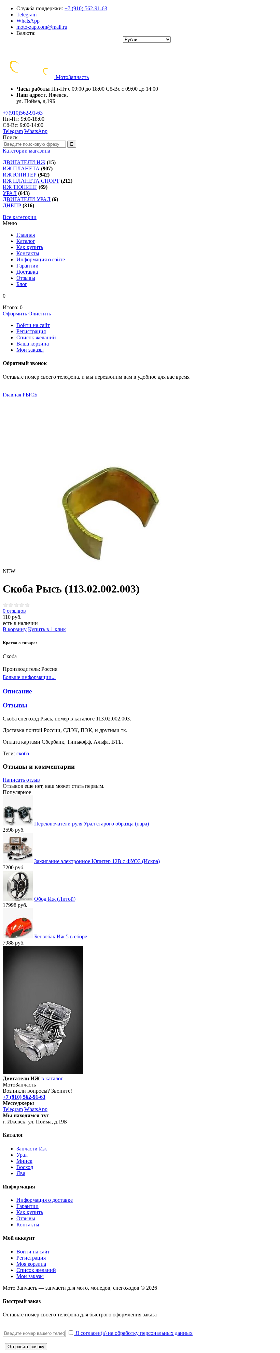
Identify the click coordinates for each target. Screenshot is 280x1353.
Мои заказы (30, 350)
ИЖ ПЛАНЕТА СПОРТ (31, 181)
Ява (20, 1173)
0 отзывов (14, 611)
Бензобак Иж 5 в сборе (60, 936)
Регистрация (31, 331)
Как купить (29, 1212)
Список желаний (36, 337)
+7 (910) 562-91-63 (86, 8)
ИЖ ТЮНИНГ (20, 187)
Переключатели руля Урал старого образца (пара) (91, 824)
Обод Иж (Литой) (54, 899)
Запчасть (72, 77)
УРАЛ (10, 193)
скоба (22, 753)
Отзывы (25, 1218)
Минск (24, 1161)
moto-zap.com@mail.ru (41, 27)
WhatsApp (28, 21)
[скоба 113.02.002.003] (85, 480)
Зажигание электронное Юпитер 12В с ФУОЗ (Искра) (97, 861)
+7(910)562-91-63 (23, 113)
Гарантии (27, 1206)
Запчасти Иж (31, 1149)
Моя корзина (31, 1264)
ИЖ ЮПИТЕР (20, 175)
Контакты (27, 1224)
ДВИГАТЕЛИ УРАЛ (27, 199)
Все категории (20, 217)
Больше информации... (29, 677)
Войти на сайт (33, 325)
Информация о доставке (44, 1200)
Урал (22, 1155)
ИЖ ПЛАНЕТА (21, 168)
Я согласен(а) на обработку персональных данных (133, 1333)
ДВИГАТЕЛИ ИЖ (24, 162)
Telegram (26, 14)
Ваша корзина (32, 344)
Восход (24, 1167)
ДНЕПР (12, 205)
